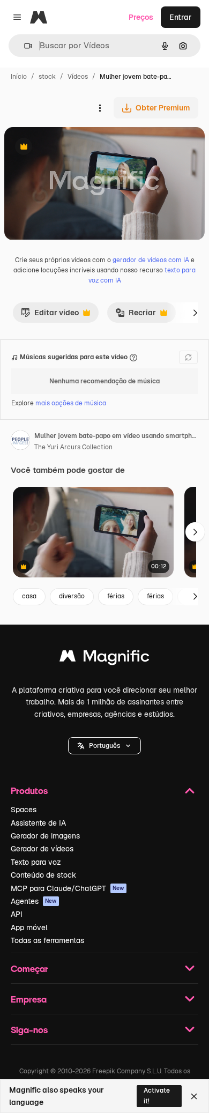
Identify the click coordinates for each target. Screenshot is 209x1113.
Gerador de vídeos (42, 849)
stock (47, 76)
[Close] (194, 1096)
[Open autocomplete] (24, 46)
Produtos (29, 790)
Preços (141, 17)
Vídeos (78, 76)
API (17, 914)
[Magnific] (104, 658)
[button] (104, 745)
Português (104, 745)
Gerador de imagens (45, 836)
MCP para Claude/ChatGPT (67, 888)
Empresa (29, 999)
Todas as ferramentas (47, 940)
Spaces (23, 809)
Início (19, 76)
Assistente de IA (38, 823)
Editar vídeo (50, 315)
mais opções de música (70, 403)
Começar (29, 968)
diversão (72, 596)
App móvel (29, 927)
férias (115, 596)
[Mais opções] (99, 107)
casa (29, 596)
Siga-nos (29, 1029)
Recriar (135, 315)
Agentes (34, 901)
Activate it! (157, 1095)
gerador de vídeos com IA (151, 260)
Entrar (180, 17)
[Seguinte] (195, 312)
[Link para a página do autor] (20, 442)
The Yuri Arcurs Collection (73, 447)
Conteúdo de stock (43, 875)
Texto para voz (36, 862)
